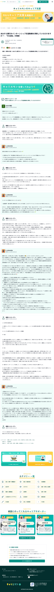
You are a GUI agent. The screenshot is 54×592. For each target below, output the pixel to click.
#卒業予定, (23, 439)
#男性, (30, 439)
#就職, (8, 439)
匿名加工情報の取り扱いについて (36, 571)
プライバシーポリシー (40, 570)
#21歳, (33, 439)
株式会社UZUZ (6, 576)
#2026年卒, (15, 439)
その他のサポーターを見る (26, 538)
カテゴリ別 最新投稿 (26, 561)
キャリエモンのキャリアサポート (9, 570)
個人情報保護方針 (13, 576)
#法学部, (27, 439)
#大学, (19, 439)
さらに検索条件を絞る (27, 1)
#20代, (11, 439)
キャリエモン (3, 28)
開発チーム (20, 576)
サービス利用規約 (31, 570)
